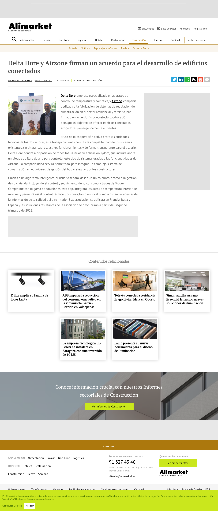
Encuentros (148, 28)
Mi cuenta (185, 28)
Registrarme (200, 28)
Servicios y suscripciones (114, 489)
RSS (207, 489)
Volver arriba (109, 446)
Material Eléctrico (43, 80)
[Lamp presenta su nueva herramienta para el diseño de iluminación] (135, 339)
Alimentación (27, 40)
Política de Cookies (192, 489)
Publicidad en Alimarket (82, 489)
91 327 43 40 (122, 462)
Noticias (85, 48)
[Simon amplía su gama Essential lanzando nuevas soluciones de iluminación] (187, 291)
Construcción (139, 40)
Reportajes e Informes (105, 48)
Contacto (58, 489)
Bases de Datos (141, 48)
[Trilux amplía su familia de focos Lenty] (31, 291)
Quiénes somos (16, 489)
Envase (46, 40)
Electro (158, 40)
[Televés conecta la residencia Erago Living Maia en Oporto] (135, 291)
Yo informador (39, 489)
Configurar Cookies (12, 505)
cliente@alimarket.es (122, 476)
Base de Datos (168, 28)
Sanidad (175, 40)
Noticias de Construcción (20, 80)
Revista (125, 48)
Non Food (64, 40)
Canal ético (140, 489)
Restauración (118, 40)
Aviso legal (173, 489)
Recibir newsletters (197, 40)
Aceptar (30, 505)
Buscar (14, 39)
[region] (109, 500)
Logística (81, 40)
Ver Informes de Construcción (109, 406)
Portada (73, 48)
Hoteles (99, 40)
